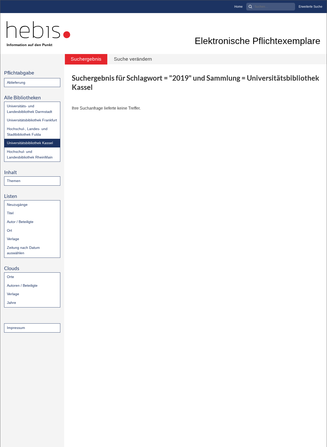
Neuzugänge (17, 205)
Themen (13, 181)
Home (238, 6)
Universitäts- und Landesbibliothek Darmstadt (29, 109)
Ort (9, 230)
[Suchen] (250, 7)
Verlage (13, 239)
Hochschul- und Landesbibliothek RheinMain (30, 154)
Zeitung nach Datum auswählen (23, 250)
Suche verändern (133, 59)
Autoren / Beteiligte (22, 285)
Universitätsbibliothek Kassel (30, 143)
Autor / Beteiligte (20, 222)
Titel (10, 213)
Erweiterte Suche (310, 6)
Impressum (16, 328)
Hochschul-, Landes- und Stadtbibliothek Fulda (27, 131)
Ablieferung (16, 82)
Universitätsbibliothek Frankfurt (32, 120)
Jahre (11, 303)
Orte (10, 277)
